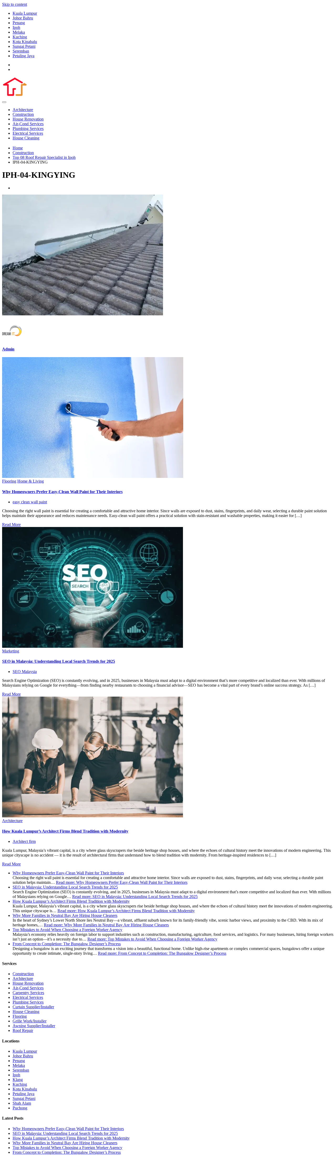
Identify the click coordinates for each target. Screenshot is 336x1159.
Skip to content (14, 4)
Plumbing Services (28, 128)
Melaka (19, 32)
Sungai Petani (24, 46)
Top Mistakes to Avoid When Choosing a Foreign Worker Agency (67, 929)
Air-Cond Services (28, 124)
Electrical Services (28, 133)
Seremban (21, 51)
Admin (8, 349)
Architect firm (24, 841)
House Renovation (28, 119)
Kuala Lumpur (25, 13)
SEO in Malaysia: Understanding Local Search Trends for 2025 (58, 661)
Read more (121, 882)
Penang (19, 22)
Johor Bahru (23, 18)
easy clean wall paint (30, 502)
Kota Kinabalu (25, 41)
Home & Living (30, 481)
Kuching (20, 37)
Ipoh (16, 27)
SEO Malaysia (25, 671)
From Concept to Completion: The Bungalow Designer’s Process (67, 944)
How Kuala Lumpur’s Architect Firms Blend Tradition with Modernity (65, 831)
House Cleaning (26, 138)
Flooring (9, 481)
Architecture (23, 109)
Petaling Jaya (23, 56)
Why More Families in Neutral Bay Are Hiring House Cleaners (65, 915)
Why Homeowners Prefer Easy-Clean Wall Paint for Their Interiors (62, 491)
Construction (23, 114)
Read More (11, 524)
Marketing (10, 651)
